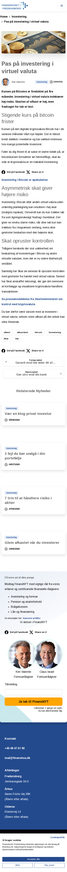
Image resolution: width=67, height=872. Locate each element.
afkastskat (22, 332)
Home (4, 16)
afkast (7, 332)
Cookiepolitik (57, 837)
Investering (19, 16)
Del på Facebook (16, 172)
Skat (6, 338)
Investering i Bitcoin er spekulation (25, 179)
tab (17, 338)
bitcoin (38, 332)
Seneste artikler (32, 618)
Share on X (37, 172)
